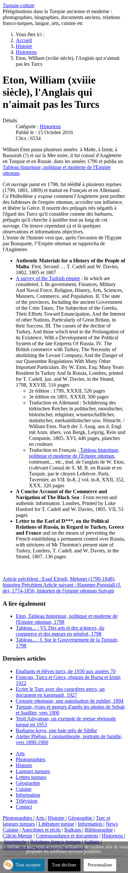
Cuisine (24, 789)
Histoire (24, 765)
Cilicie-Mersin (17, 835)
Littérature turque (56, 824)
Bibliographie (99, 830)
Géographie (28, 783)
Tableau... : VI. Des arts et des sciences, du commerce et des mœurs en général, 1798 (60, 631)
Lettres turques (31, 777)
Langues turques (33, 771)
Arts (20, 753)
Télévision (26, 801)
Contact (24, 807)
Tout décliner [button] (64, 864)
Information (28, 795)
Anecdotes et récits (41, 830)
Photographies (30, 759)
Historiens (50, 126)
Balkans (73, 830)
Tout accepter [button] (28, 864)
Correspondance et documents (67, 835)
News (112, 824)
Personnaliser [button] (100, 864)
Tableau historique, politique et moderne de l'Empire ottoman (74, 453)
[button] (8, 865)
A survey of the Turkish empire (48, 278)
